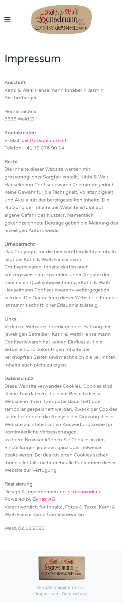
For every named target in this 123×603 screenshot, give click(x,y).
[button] (7, 19)
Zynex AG (44, 499)
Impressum (47, 593)
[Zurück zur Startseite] (61, 19)
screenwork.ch (85, 492)
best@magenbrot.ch (44, 141)
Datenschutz (74, 593)
